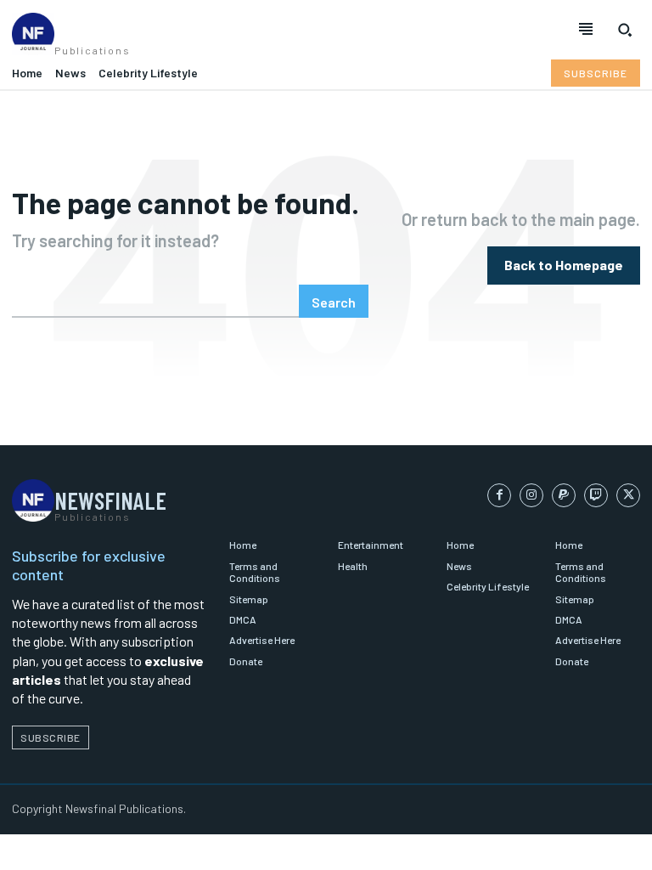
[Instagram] (531, 495)
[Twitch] (596, 495)
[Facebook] (499, 495)
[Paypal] (564, 495)
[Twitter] (628, 495)
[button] (625, 29)
